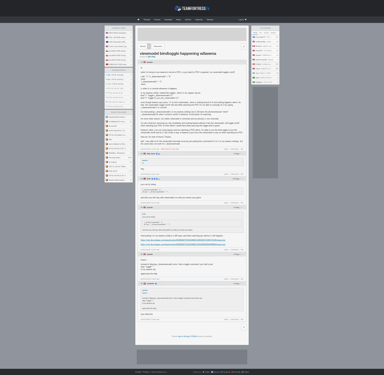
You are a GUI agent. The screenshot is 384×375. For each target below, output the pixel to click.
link (242, 149)
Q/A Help (151, 57)
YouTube (237, 372)
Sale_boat (151, 154)
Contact (138, 372)
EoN (148, 179)
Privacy (146, 372)
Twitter (207, 372)
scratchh (150, 283)
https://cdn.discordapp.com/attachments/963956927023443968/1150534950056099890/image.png (183, 244)
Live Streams (265, 28)
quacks (150, 62)
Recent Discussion (118, 112)
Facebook (226, 372)
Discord (216, 372)
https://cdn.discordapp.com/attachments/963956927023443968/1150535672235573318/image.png (183, 240)
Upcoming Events (119, 70)
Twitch (246, 372)
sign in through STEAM (187, 336)
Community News (118, 28)
